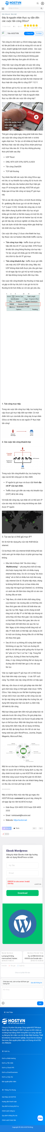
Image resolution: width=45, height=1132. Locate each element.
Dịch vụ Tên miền (7, 1063)
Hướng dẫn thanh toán (9, 1101)
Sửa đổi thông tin (36, 983)
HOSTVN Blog (28, 1127)
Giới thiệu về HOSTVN (9, 1097)
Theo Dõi (30, 33)
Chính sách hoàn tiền (9, 1120)
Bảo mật (14, 14)
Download (22, 893)
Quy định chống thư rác (9, 1115)
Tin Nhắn (39, 33)
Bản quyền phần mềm (9, 1081)
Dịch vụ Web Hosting (9, 1058)
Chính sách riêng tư (8, 1111)
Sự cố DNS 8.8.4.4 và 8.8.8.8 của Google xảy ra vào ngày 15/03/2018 (34, 958)
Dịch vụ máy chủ (7, 1077)
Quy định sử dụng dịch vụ (10, 1106)
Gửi (40, 1003)
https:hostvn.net (20, 820)
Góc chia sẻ (6, 14)
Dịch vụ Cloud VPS (8, 1067)
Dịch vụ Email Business (10, 1072)
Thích (17, 828)
